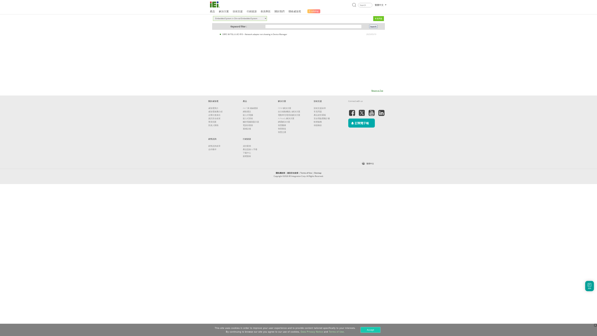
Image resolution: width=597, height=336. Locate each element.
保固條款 (318, 125)
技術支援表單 (320, 108)
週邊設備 (247, 128)
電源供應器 (248, 125)
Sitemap (317, 173)
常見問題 (378, 18)
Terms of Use (306, 173)
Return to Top (377, 90)
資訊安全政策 (214, 118)
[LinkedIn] (381, 111)
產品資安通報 (320, 115)
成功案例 (247, 146)
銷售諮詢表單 (214, 146)
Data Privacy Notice (312, 331)
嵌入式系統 (248, 118)
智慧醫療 (282, 125)
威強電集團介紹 (215, 111)
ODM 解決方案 (284, 108)
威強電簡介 (213, 108)
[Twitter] (362, 111)
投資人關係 (213, 125)
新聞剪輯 (247, 156)
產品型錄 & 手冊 (250, 149)
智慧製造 (282, 128)
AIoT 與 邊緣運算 (250, 108)
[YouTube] (371, 111)
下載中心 (247, 152)
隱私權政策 (280, 173)
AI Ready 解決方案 (286, 118)
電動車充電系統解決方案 (289, 115)
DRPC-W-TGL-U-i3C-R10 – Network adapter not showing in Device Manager (254, 34)
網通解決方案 (284, 121)
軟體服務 (318, 121)
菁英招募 (212, 121)
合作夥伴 (212, 149)
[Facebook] (352, 111)
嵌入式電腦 (248, 115)
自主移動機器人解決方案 (289, 111)
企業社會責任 (214, 115)
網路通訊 (247, 111)
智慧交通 (282, 132)
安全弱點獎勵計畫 (322, 118)
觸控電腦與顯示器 (251, 121)
